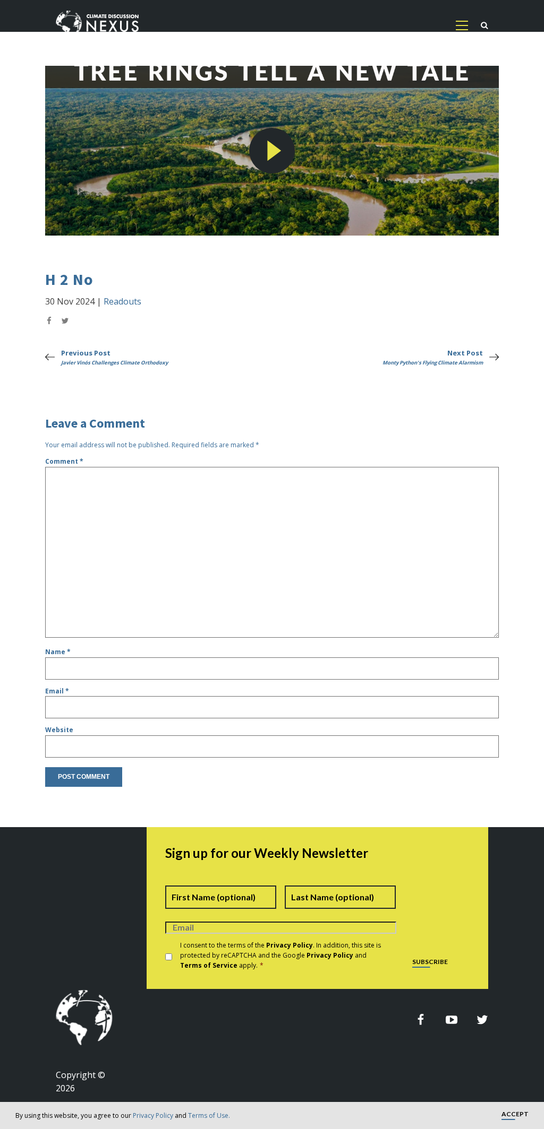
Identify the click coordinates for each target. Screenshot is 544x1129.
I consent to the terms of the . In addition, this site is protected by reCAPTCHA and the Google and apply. (280, 955)
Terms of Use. (209, 1115)
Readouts (122, 301)
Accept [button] (515, 1114)
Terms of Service (208, 965)
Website (59, 729)
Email (57, 691)
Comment (64, 461)
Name (58, 651)
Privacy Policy (153, 1115)
